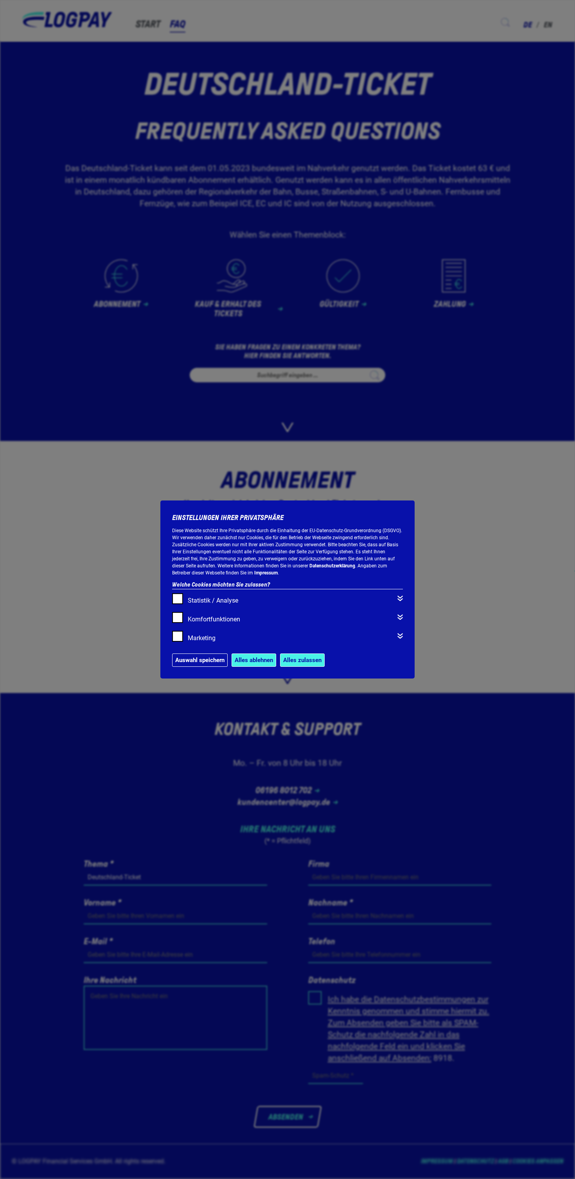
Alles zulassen (302, 660)
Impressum (266, 573)
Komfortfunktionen (214, 619)
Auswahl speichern (200, 660)
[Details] (400, 598)
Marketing (202, 638)
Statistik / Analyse (213, 600)
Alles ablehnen (254, 660)
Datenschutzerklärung (332, 566)
